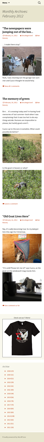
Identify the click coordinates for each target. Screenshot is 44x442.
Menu (4, 2)
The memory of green (16, 98)
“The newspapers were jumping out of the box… (17, 30)
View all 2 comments (12, 86)
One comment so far (12, 305)
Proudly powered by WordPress (14, 437)
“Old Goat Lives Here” (15, 216)
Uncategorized (27, 35)
